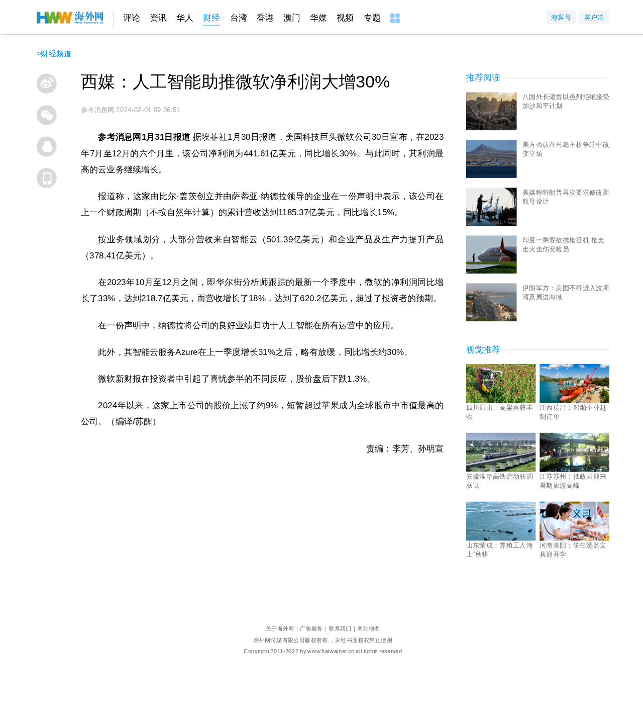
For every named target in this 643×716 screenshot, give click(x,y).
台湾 (238, 18)
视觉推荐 (483, 349)
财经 (211, 18)
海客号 (561, 17)
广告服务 (311, 628)
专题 (372, 18)
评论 (131, 18)
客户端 (594, 17)
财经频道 (56, 54)
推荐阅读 (483, 77)
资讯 (158, 18)
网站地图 (368, 628)
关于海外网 (280, 628)
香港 (265, 18)
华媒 (318, 18)
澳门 (291, 18)
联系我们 (340, 628)
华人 (184, 18)
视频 (345, 18)
